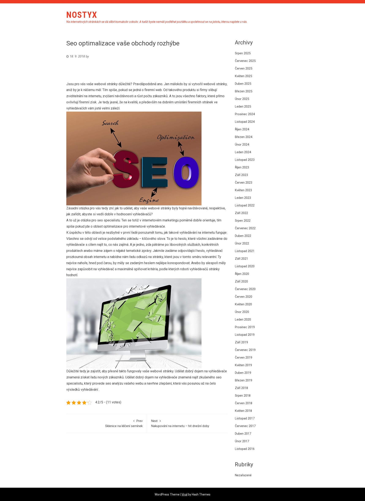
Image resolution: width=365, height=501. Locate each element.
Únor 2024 (242, 144)
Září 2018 (241, 388)
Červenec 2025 (245, 61)
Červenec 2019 (245, 350)
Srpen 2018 (243, 395)
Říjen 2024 (242, 129)
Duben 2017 (243, 433)
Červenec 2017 (245, 426)
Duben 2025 (243, 84)
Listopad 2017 (245, 418)
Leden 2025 (243, 106)
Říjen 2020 (242, 274)
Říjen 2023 (242, 167)
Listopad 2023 (245, 160)
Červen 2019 (243, 357)
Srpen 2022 (243, 221)
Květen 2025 (243, 76)
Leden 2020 (243, 319)
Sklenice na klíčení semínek (124, 423)
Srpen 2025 (243, 53)
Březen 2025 (243, 91)
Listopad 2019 (245, 335)
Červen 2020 (243, 297)
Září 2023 (241, 175)
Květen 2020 (243, 304)
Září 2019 (241, 342)
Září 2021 (241, 259)
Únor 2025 (242, 99)
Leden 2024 (243, 152)
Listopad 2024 (245, 122)
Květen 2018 (243, 411)
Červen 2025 (243, 68)
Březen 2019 (243, 380)
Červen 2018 (243, 403)
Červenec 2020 (245, 289)
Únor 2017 (242, 441)
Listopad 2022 (245, 205)
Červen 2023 (243, 182)
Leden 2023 (243, 198)
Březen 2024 (243, 137)
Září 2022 (241, 213)
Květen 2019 (243, 365)
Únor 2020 (242, 312)
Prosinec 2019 (245, 327)
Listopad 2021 (245, 251)
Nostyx (81, 15)
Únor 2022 (242, 243)
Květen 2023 (243, 190)
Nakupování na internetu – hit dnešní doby (180, 423)
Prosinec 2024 (245, 114)
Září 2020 (241, 281)
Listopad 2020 (245, 266)
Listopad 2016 (245, 449)
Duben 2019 (243, 373)
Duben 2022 (243, 236)
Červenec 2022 (245, 228)
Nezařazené (243, 475)
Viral (184, 494)
